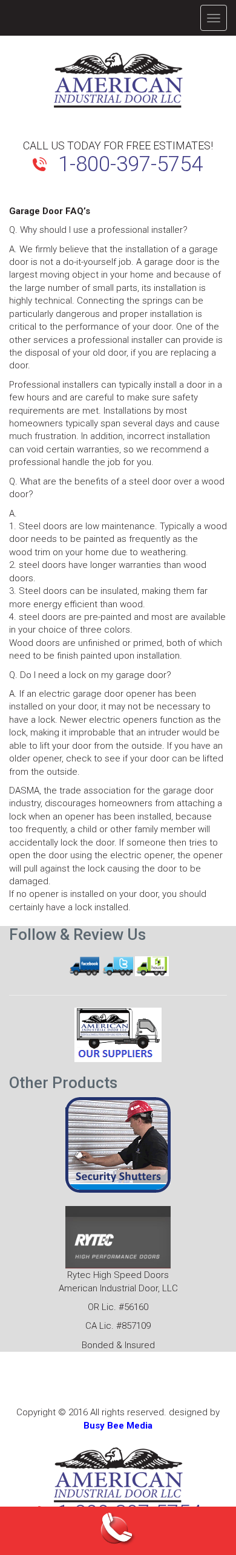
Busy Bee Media (118, 1425)
